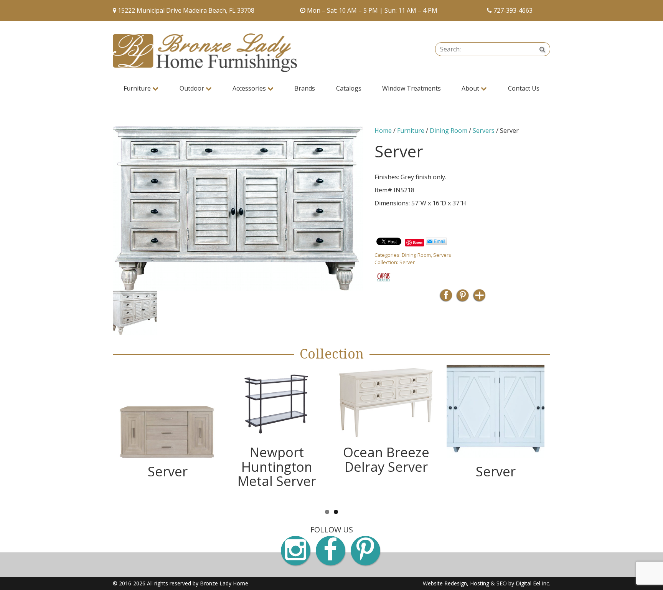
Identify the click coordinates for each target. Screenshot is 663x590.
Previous (101, 312)
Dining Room (448, 130)
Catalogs (348, 88)
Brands (304, 88)
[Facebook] (446, 298)
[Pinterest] (462, 298)
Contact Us (523, 88)
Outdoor (193, 88)
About (471, 88)
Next (374, 312)
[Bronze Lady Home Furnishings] (205, 52)
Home (383, 130)
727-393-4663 (513, 10)
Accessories (250, 88)
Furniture (138, 88)
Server (407, 262)
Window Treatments (411, 88)
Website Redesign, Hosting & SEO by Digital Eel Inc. (486, 583)
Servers (484, 130)
